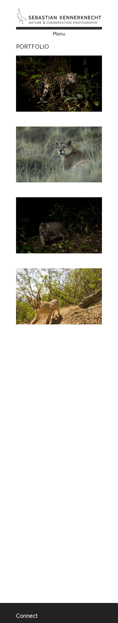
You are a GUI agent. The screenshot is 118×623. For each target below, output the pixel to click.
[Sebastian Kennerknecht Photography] (59, 22)
